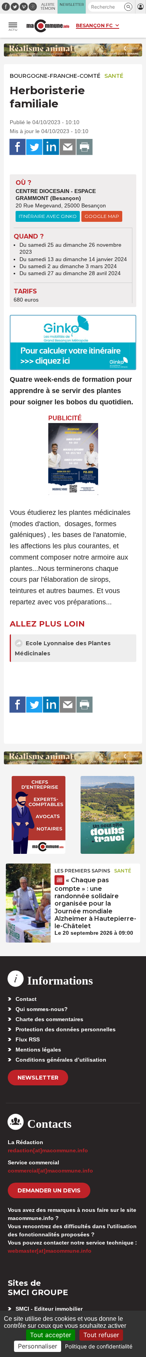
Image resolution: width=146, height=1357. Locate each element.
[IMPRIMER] (84, 147)
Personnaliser (37, 1346)
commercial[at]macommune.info (50, 1170)
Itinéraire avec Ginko (48, 216)
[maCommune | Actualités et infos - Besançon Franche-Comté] (47, 26)
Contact (26, 999)
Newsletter (38, 1077)
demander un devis (49, 1190)
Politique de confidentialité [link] (98, 1346)
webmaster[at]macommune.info (49, 1251)
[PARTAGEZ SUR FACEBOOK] (17, 147)
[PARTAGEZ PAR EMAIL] (68, 147)
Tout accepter (50, 1335)
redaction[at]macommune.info (48, 1150)
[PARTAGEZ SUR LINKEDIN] (51, 147)
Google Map (101, 216)
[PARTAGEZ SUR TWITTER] (34, 147)
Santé (113, 75)
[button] (128, 7)
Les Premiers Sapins (82, 871)
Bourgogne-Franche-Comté (55, 75)
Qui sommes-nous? (42, 1009)
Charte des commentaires (49, 1019)
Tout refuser (101, 1335)
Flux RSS (28, 1039)
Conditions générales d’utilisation (61, 1060)
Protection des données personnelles (66, 1029)
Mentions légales (38, 1049)
